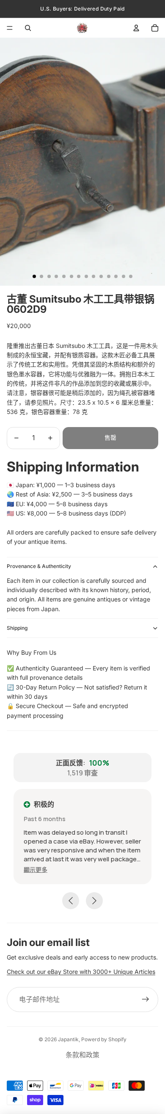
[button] (35, 869)
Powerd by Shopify (103, 1039)
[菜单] (9, 28)
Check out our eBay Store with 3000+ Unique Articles (81, 971)
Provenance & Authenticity (39, 566)
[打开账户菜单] (136, 28)
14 (130, 276)
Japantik (68, 1039)
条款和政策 (82, 1055)
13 (123, 276)
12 (116, 276)
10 (101, 276)
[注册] (145, 1000)
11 (108, 276)
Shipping (17, 628)
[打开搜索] (28, 28)
